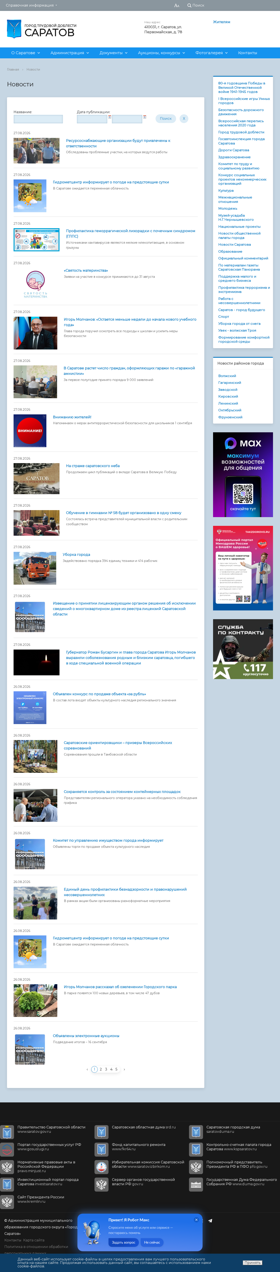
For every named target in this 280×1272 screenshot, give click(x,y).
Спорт (223, 317)
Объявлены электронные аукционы (86, 1036)
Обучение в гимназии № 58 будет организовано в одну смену (123, 513)
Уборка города (76, 555)
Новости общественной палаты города (239, 235)
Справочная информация (30, 5)
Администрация (67, 52)
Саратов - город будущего (241, 310)
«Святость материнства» (86, 270)
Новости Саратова (234, 244)
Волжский (227, 376)
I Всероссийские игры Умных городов (244, 101)
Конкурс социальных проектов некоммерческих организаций (242, 179)
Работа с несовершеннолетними (239, 301)
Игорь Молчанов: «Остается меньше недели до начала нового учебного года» (130, 322)
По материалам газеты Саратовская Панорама (239, 267)
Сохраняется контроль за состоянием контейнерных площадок (122, 792)
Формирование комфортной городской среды (244, 339)
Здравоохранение (234, 157)
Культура (226, 190)
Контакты (247, 52)
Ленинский (228, 403)
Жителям (221, 22)
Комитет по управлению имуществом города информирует (108, 840)
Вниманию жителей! (72, 417)
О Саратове (23, 52)
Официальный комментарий (243, 258)
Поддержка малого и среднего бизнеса (237, 278)
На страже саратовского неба (93, 466)
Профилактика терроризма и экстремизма (244, 289)
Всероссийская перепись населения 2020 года (241, 123)
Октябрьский (229, 410)
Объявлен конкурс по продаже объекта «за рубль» (99, 694)
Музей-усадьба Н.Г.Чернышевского (236, 217)
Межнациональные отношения (235, 199)
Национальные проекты (239, 226)
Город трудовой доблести (241, 132)
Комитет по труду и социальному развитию (238, 166)
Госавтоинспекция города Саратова (241, 141)
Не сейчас (152, 1242)
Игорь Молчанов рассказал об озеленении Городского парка (120, 987)
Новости (33, 69)
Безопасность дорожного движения (241, 112)
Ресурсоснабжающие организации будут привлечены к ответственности (118, 143)
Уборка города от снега (239, 323)
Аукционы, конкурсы (159, 52)
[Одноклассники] (203, 1220)
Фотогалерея (209, 52)
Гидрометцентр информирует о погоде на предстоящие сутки (111, 182)
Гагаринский (229, 383)
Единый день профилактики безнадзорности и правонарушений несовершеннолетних (125, 892)
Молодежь (227, 208)
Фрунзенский (230, 417)
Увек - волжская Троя (237, 330)
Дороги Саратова (233, 150)
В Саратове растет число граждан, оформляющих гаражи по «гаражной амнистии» (129, 371)
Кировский (228, 396)
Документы (111, 52)
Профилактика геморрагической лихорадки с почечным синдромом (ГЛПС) (130, 233)
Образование (230, 251)
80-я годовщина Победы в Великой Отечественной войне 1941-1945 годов (241, 87)
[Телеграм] (211, 1220)
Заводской (227, 390)
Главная (13, 69)
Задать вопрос (123, 1242)
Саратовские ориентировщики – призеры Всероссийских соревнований (118, 745)
